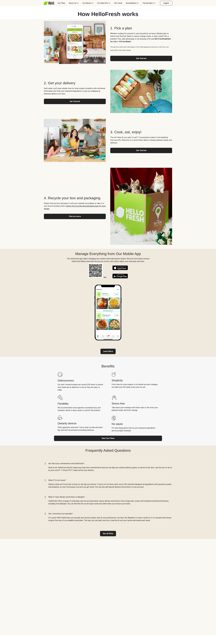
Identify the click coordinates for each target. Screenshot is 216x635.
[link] (108, 351)
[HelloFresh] (49, 3)
